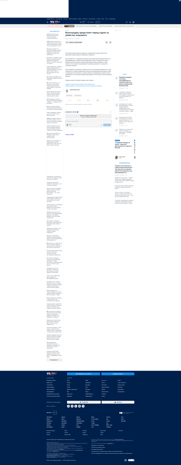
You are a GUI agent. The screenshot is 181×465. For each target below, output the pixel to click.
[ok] (75, 406)
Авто (68, 380)
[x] (83, 406)
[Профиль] (133, 22)
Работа (103, 389)
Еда (68, 391)
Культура (87, 385)
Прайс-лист (49, 382)
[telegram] (68, 406)
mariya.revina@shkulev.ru (51, 457)
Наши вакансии (51, 389)
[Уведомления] (130, 22)
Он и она (104, 380)
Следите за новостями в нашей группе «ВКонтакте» (80, 84)
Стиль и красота (122, 382)
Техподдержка (50, 391)
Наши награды (50, 387)
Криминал (88, 382)
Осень (103, 382)
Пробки (99, 18)
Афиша (79, 18)
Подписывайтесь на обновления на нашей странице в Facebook (83, 86)
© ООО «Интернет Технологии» (69, 460)
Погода (65, 18)
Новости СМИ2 (69, 134)
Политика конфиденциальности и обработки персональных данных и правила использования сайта (111, 453)
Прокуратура (69, 95)
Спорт (119, 380)
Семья (103, 396)
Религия (104, 394)
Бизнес (69, 382)
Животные (69, 394)
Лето (86, 387)
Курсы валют (92, 18)
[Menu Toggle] (47, 22)
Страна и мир (121, 385)
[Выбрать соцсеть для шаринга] (110, 42)
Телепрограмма (72, 18)
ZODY (103, 18)
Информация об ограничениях (97, 445)
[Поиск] (126, 22)
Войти (70, 125)
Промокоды (112, 18)
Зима (86, 380)
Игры (106, 18)
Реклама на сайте (51, 380)
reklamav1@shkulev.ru (119, 439)
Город (68, 387)
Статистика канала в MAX (53, 396)
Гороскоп (85, 18)
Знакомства (59, 18)
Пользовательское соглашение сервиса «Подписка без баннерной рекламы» (106, 451)
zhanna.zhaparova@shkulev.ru (52, 455)
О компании (50, 385)
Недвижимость (51, 18)
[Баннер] (69, 26)
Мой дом (87, 389)
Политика (104, 385)
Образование (88, 396)
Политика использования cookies (98, 447)
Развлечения (105, 391)
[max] (79, 406)
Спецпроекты (121, 391)
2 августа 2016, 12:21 (69, 38)
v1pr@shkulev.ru (110, 443)
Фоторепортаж (78, 95)
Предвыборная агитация (53, 394)
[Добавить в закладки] (106, 42)
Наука (86, 391)
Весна (68, 385)
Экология (120, 387)
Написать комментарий (75, 42)
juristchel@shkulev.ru (79, 450)
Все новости (54, 31)
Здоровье (69, 396)
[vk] (72, 406)
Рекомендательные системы (97, 449)
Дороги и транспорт (72, 389)
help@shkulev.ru (56, 451)
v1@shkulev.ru (62, 449)
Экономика (120, 389)
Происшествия (105, 387)
